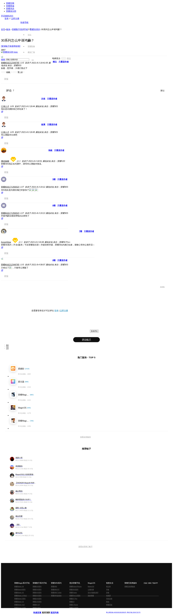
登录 (7, 18)
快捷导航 (24, 22)
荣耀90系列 (37, 608)
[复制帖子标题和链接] (10, 46)
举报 (6, 79)
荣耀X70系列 (73, 608)
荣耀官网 (10, 3)
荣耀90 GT (36, 605)
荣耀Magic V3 (19, 602)
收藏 (8, 72)
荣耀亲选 (10, 8)
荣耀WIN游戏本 (56, 596)
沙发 (43, 99)
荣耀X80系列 (73, 589)
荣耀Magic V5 (19, 592)
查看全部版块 (85, 437)
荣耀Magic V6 (19, 586)
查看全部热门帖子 (85, 547)
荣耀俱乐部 (11, 11)
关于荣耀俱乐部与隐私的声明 (57, 610)
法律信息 (78, 610)
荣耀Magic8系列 (19, 589)
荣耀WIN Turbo (56, 592)
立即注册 (15, 18)
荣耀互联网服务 (129, 586)
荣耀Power (73, 592)
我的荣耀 (91, 596)
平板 (107, 589)
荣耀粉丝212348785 (10, 63)
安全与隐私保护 (93, 592)
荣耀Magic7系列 (19, 599)
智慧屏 (108, 596)
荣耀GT (71, 602)
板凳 (43, 124)
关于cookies (71, 610)
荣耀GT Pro (73, 599)
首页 (29, 29)
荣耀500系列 (37, 589)
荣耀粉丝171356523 (10, 187)
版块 (8, 29)
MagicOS (91, 586)
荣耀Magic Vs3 (19, 605)
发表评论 (94, 331)
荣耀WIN (54, 586)
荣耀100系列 (37, 602)
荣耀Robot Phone (75, 586)
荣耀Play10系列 (74, 596)
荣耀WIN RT (55, 589)
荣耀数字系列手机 (20, 29)
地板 (50, 150)
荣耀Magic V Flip (20, 608)
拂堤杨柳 (5, 161)
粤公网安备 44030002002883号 (116, 612)
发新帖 (162, 287)
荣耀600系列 (37, 586)
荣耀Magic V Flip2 (20, 596)
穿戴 (107, 592)
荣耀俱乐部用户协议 (40, 610)
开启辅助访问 (7, 16)
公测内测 (91, 589)
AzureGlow (6, 242)
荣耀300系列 (37, 596)
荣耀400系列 (37, 592)
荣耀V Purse (73, 605)
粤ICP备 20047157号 (133, 612)
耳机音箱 (109, 599)
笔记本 (108, 586)
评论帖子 (86, 339)
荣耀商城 (10, 6)
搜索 (3, 59)
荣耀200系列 (37, 599)
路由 (107, 602)
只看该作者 (52, 99)
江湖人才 (5, 106)
